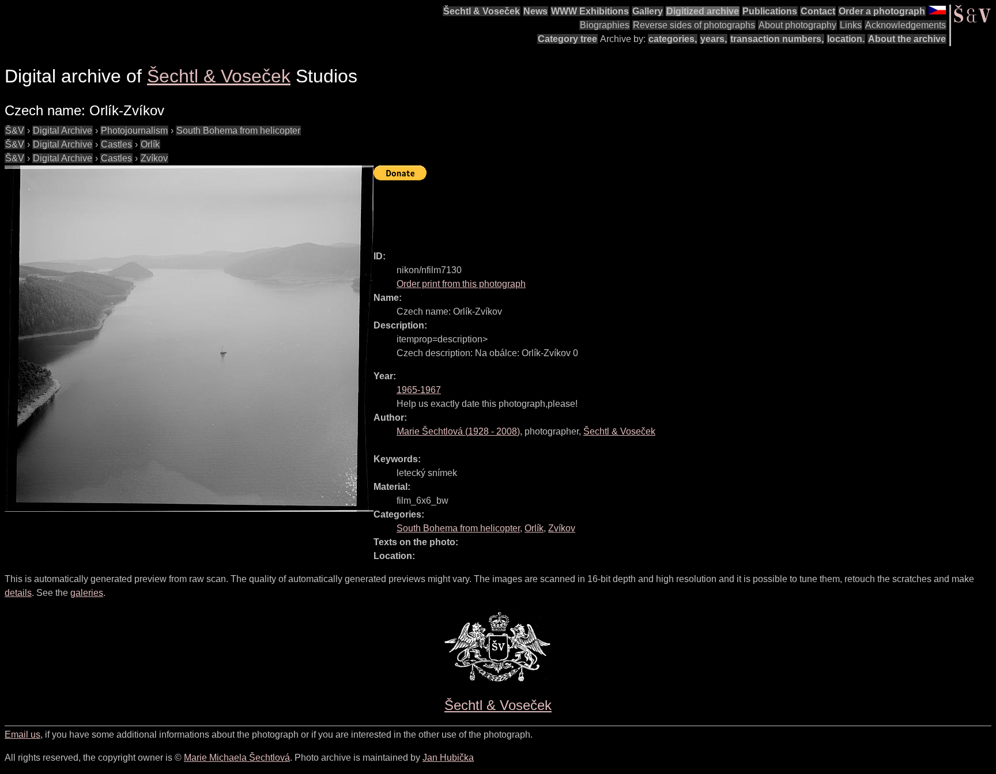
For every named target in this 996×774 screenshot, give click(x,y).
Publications (769, 11)
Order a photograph (882, 11)
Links (851, 25)
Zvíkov (154, 158)
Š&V (14, 130)
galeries (86, 593)
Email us (22, 734)
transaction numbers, (777, 39)
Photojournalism (134, 130)
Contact (818, 11)
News (535, 11)
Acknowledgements (905, 25)
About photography (797, 25)
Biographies (604, 25)
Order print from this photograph (461, 284)
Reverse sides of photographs (694, 25)
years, (713, 39)
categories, (672, 39)
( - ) (458, 431)
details (18, 593)
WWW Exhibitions (590, 11)
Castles (116, 144)
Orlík (150, 144)
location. (846, 39)
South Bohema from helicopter (238, 130)
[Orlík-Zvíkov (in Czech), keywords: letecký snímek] (189, 338)
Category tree (567, 39)
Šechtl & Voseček (481, 11)
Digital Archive (62, 130)
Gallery (647, 11)
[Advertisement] (583, 210)
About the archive (907, 39)
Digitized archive (702, 11)
